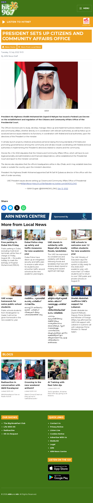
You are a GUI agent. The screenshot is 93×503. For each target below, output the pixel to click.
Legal (52, 444)
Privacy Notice (56, 427)
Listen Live (55, 430)
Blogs (7, 354)
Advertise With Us (58, 437)
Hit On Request (11, 434)
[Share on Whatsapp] (23, 207)
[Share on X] (17, 207)
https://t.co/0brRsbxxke (42, 184)
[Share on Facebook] (4, 207)
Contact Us (55, 423)
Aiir (17, 494)
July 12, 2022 (63, 189)
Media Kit (54, 441)
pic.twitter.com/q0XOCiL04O (64, 184)
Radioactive (9, 430)
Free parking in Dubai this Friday (10, 243)
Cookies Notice (57, 434)
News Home (10, 47)
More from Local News (31, 47)
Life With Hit (9, 427)
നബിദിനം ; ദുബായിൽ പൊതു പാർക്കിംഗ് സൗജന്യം (35, 301)
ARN (52, 448)
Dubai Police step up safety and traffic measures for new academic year (34, 248)
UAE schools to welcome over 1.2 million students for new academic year (80, 248)
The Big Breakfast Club (14, 423)
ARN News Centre (58, 451)
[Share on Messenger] (10, 207)
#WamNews (26, 184)
